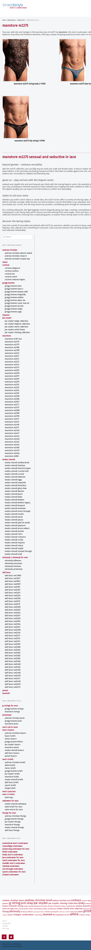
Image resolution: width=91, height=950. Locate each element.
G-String (14, 903)
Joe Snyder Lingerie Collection (17, 324)
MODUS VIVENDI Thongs (14, 827)
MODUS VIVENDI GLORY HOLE (16, 488)
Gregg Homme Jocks (13, 721)
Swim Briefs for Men (13, 807)
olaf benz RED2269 (12, 618)
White (74, 914)
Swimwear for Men (10, 801)
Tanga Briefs (10, 788)
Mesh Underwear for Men (13, 860)
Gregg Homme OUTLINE (14, 297)
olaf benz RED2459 (12, 684)
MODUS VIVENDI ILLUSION (14, 491)
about (4, 921)
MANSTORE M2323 (12, 387)
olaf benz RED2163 (12, 590)
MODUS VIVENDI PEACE (14, 520)
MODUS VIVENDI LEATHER (14, 500)
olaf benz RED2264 (12, 613)
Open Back (74, 912)
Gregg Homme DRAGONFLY (15, 294)
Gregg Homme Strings (14, 709)
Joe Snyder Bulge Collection (16, 321)
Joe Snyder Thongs (13, 822)
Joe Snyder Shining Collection (17, 332)
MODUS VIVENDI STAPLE (14, 548)
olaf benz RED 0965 (13, 575)
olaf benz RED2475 (12, 687)
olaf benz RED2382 (12, 655)
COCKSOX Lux (10, 274)
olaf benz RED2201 (12, 593)
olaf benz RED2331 (12, 641)
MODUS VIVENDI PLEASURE (15, 525)
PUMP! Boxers (11, 756)
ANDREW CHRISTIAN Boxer (13, 900)
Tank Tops (9, 797)
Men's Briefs (7, 759)
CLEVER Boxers (11, 739)
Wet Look (67, 915)
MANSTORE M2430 (12, 439)
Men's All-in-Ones (10, 727)
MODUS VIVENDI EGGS (13, 480)
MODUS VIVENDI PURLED (14, 531)
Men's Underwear (9, 20)
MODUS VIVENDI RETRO (13, 534)
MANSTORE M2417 (12, 427)
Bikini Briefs (10, 765)
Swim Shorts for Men (14, 809)
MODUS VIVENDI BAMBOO (15, 465)
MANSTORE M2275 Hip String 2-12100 (29, 141)
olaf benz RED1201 (12, 578)
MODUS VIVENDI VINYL (13, 554)
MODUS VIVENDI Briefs (14, 779)
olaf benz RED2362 (12, 650)
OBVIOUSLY (14, 911)
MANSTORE (21, 20)
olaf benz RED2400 (13, 664)
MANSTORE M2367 (12, 402)
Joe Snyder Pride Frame (15, 329)
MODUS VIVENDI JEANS (14, 494)
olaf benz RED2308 (12, 630)
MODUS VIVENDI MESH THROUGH (17, 511)
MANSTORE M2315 (12, 384)
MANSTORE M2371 (12, 404)
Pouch (80, 911)
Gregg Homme (8, 283)
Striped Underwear (10, 874)
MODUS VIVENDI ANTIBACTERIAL (17, 462)
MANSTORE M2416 (12, 425)
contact (5, 926)
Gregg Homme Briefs (14, 771)
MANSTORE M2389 (12, 413)
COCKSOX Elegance (12, 268)
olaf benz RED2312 (12, 638)
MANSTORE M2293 (12, 382)
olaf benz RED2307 (12, 627)
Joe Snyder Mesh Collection (16, 327)
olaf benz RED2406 (13, 673)
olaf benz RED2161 (12, 587)
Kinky (81, 903)
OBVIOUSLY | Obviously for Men (15, 557)
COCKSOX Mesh (11, 277)
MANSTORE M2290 (12, 373)
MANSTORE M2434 (12, 445)
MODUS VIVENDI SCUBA (14, 540)
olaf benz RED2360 (12, 647)
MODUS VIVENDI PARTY (14, 517)
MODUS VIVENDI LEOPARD (15, 505)
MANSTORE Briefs (12, 777)
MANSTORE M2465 (12, 447)
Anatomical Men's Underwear (15, 843)
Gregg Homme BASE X (14, 289)
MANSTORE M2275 (12, 367)
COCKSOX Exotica (11, 271)
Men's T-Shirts (8, 794)
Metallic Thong (16, 906)
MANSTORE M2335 (12, 393)
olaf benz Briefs (12, 782)
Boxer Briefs (10, 736)
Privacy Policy (6, 944)
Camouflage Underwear (12, 846)
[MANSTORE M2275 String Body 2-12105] (29, 60)
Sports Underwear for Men (14, 872)
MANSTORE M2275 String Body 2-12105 (30, 84)
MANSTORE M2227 (12, 356)
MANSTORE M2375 (12, 407)
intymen (6, 315)
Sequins (4, 915)
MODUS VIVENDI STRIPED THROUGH (18, 551)
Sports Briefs (10, 785)
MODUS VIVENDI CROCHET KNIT (17, 471)
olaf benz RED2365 (12, 653)
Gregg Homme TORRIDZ (14, 306)
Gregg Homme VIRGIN (13, 309)
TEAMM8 (6, 693)
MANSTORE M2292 (12, 379)
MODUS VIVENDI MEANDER (15, 508)
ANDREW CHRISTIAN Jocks (15, 718)
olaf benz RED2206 (12, 598)
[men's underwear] (15, 3)
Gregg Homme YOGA (13, 312)
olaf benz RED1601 (12, 581)
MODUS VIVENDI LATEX (13, 497)
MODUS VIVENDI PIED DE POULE (17, 522)
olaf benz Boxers (12, 753)
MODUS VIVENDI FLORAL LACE (15, 485)
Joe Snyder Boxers (12, 744)
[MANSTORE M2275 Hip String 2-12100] (29, 117)
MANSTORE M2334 (12, 390)
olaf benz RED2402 (12, 667)
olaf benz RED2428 (12, 681)
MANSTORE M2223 (12, 353)
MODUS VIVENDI (8, 459)
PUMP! (5, 690)
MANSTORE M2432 (12, 442)
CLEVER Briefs (10, 768)
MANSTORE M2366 (12, 399)
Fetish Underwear (10, 852)
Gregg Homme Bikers (14, 742)
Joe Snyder (7, 318)
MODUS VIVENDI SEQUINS (15, 542)
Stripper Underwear (23, 914)
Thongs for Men (9, 813)
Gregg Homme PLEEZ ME (15, 300)
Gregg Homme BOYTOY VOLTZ (16, 292)
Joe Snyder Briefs (12, 774)
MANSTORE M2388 (12, 410)
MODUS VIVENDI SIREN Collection (70, 908)
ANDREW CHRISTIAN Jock (61, 900)
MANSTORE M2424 (12, 436)
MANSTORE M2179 (12, 344)
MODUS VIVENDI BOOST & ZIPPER (18, 468)
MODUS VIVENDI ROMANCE (15, 537)
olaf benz (6, 572)
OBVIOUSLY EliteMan (13, 560)
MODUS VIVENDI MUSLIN (14, 514)
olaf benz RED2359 (12, 644)
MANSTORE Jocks (11, 724)
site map (5, 928)
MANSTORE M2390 (12, 416)
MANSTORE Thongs (12, 824)
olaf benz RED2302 (12, 621)
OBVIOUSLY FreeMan (13, 566)
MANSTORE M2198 (12, 350)
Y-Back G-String (84, 915)
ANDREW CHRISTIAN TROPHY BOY (17, 259)
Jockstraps (6, 715)
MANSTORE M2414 (12, 422)
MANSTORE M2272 (12, 362)
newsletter (6, 923)
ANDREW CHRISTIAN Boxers (15, 733)
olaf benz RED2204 (12, 595)
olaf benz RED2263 (12, 610)
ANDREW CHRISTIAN (9, 250)
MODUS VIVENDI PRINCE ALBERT (17, 528)
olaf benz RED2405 (12, 670)
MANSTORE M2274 (12, 364)
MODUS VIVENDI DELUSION (15, 477)
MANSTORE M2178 (12, 342)
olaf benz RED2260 (12, 607)
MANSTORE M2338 (12, 396)
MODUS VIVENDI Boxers (14, 750)
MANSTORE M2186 (12, 347)
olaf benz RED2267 (12, 615)
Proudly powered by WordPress (12, 946)
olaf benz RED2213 (12, 601)
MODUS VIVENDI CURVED (14, 474)
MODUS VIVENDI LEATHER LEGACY (17, 502)
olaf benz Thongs (12, 830)
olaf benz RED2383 (12, 658)
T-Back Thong (38, 915)
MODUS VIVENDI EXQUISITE (15, 482)
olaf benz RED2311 (12, 635)
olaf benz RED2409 (13, 675)
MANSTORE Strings (12, 711)
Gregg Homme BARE (13, 286)
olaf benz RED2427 (12, 678)
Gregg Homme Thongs (14, 819)
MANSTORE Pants (12, 747)
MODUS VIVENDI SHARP (14, 545)
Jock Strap (27, 903)
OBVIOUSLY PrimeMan (14, 569)
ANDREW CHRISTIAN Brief (38, 900)
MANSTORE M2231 (12, 359)
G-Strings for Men (10, 706)
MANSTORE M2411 (12, 419)
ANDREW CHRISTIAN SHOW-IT (16, 256)
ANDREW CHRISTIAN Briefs (15, 762)
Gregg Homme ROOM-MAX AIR (17, 303)
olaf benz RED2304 (12, 624)
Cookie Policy (16, 944)
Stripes (10, 915)
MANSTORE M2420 (12, 430)
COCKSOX (5, 265)
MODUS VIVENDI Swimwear (16, 804)
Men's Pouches (9, 791)
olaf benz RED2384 (12, 661)
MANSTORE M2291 (12, 376)
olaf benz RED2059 (12, 584)
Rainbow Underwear (10, 866)
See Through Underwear (12, 869)
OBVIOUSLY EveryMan (13, 563)
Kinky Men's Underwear (12, 854)
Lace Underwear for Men (12, 857)
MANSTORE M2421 (12, 433)
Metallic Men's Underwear (13, 863)
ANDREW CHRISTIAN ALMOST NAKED (18, 253)
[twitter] (11, 937)
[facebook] (4, 937)
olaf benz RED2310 (12, 633)
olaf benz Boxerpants (52, 912)
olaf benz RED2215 (12, 604)
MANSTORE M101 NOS (13, 339)
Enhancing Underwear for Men (15, 849)
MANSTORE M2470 (12, 450)
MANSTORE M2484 (12, 453)
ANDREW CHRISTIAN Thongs (15, 816)
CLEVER (5, 262)
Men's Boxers (8, 730)
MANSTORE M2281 (12, 370)
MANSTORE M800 (12, 456)
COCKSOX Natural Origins (15, 279)
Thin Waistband (58, 915)
